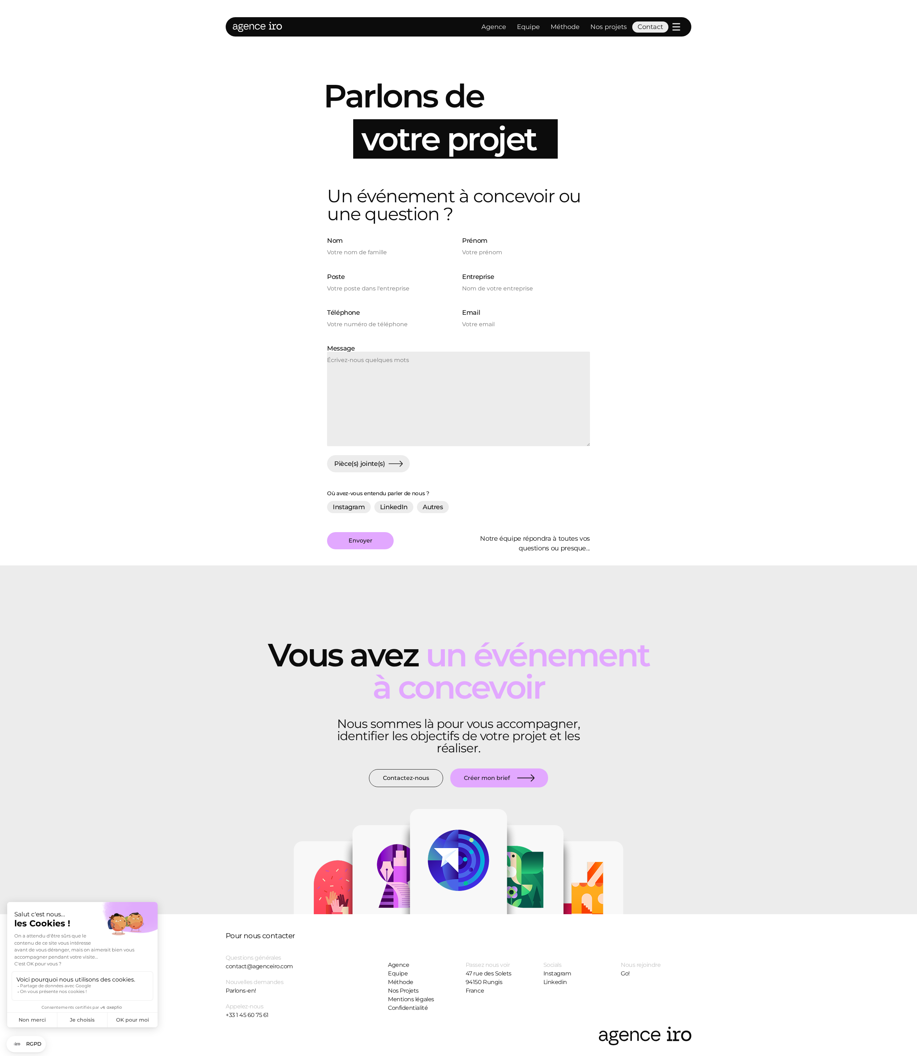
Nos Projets (403, 990)
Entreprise (478, 277)
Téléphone (343, 313)
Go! (625, 973)
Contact (650, 27)
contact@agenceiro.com (259, 966)
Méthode (565, 27)
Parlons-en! (241, 990)
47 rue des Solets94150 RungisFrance (489, 982)
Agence (493, 27)
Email (471, 313)
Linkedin (555, 982)
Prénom (475, 241)
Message (341, 348)
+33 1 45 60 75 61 (247, 1015)
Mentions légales (411, 999)
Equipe (528, 27)
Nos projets (608, 27)
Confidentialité (408, 1007)
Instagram (557, 973)
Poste (336, 277)
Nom (335, 241)
